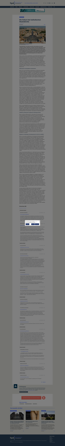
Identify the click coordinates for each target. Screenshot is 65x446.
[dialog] (32, 222)
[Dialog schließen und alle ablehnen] (39, 220)
